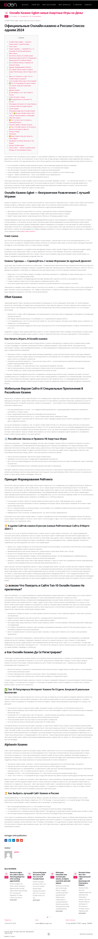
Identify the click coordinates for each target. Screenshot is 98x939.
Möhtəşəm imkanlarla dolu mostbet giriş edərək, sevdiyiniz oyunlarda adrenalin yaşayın (40, 877)
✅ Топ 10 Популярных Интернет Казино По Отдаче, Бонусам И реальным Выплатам (22, 85)
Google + (17, 840)
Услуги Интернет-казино (17, 97)
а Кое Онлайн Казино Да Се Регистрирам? (22, 81)
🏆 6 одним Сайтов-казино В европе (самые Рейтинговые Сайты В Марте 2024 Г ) (22, 72)
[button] (47, 917)
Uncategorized (24, 16)
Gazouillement (9, 840)
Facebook (5, 840)
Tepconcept (8, 933)
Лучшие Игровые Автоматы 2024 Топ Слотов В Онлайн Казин (16, 875)
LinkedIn (13, 840)
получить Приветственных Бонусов (20, 125)
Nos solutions (49, 5)
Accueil (25, 5)
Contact (88, 5)
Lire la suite (13, 900)
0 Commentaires (36, 16)
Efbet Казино (13, 53)
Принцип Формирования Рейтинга (20, 67)
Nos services (65, 5)
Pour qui (36, 5)
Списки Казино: (14, 109)
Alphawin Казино (14, 90)
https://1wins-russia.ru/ (28, 231)
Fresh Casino (13, 46)
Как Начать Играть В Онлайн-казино (21, 56)
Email (21, 840)
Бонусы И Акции (14, 132)
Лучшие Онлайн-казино (16, 145)
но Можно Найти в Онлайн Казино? (20, 106)
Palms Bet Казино (14, 118)
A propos (78, 5)
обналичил (12, 134)
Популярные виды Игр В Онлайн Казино (22, 111)
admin (15, 16)
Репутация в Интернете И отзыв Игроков (22, 104)
